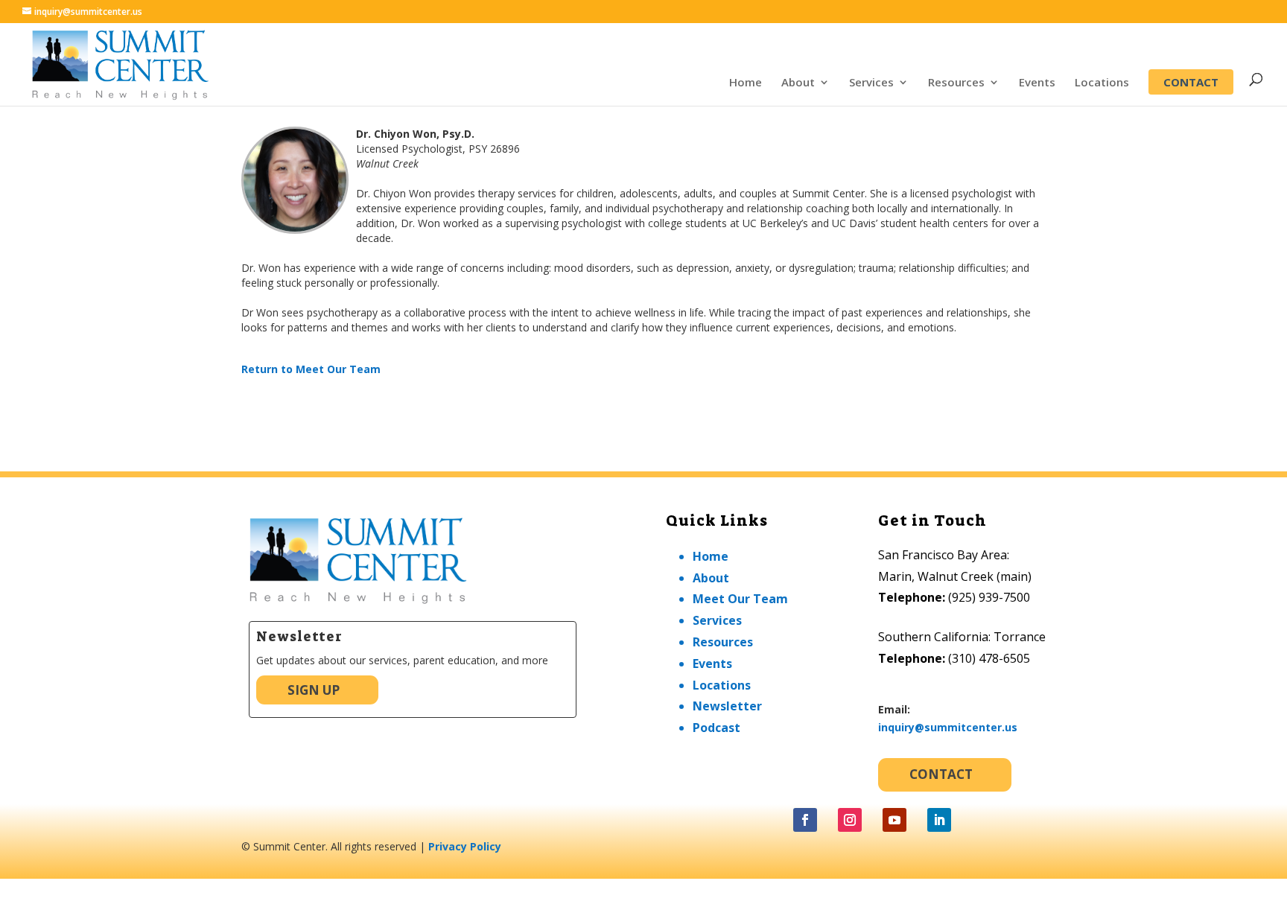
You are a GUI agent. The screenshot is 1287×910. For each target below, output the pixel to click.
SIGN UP (313, 690)
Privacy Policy (464, 846)
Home (745, 83)
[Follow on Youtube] (894, 820)
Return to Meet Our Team (311, 369)
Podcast (716, 727)
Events (1037, 83)
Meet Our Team (740, 599)
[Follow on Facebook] (805, 820)
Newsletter (727, 706)
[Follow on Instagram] (850, 820)
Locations (1102, 83)
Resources (956, 83)
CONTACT (1190, 81)
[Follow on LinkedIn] (939, 820)
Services (871, 83)
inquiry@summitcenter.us (947, 727)
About (798, 83)
